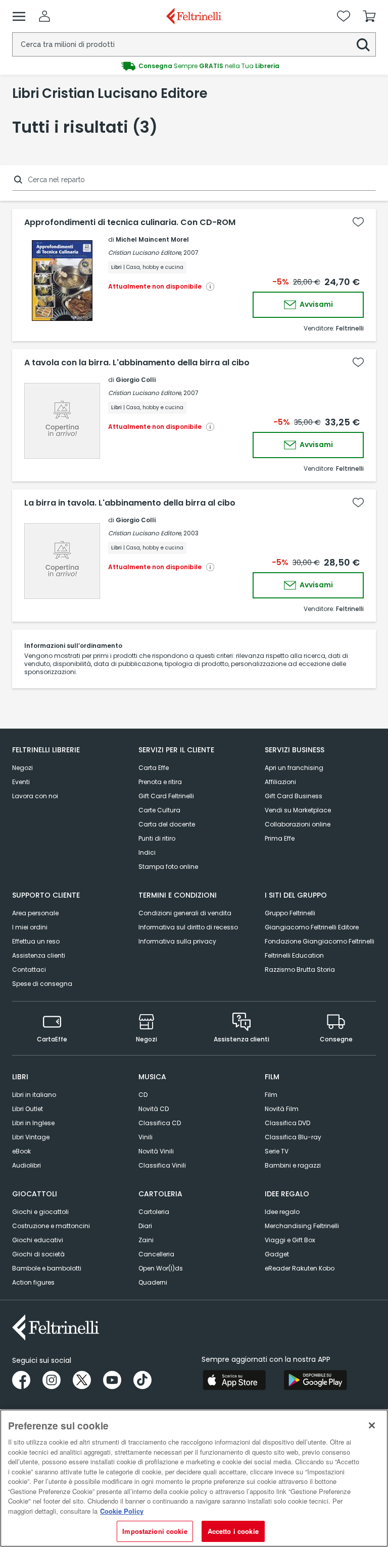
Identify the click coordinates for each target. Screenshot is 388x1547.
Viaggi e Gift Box (290, 1240)
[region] (194, 1478)
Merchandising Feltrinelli (302, 1226)
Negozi (22, 767)
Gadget (277, 1254)
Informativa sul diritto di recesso (188, 927)
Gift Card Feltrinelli (166, 796)
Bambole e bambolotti (46, 1268)
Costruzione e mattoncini (51, 1226)
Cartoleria (153, 1211)
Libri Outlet (27, 1108)
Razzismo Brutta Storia (300, 969)
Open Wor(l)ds (160, 1268)
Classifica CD (159, 1123)
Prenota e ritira (160, 782)
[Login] (44, 16)
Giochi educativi (37, 1240)
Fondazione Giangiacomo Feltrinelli (319, 941)
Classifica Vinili (162, 1165)
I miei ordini (29, 927)
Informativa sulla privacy (177, 941)
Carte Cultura (159, 810)
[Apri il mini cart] (369, 16)
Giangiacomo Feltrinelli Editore (312, 927)
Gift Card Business (293, 796)
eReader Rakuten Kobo (299, 1268)
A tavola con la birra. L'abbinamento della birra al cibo (137, 362)
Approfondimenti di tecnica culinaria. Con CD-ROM (129, 222)
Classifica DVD (287, 1123)
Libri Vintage (31, 1137)
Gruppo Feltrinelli (290, 913)
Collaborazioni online (297, 824)
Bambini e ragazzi (293, 1165)
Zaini (146, 1240)
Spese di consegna (42, 983)
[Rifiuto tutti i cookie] (372, 1425)
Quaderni (152, 1282)
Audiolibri (26, 1165)
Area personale (35, 913)
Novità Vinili (156, 1151)
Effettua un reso (36, 941)
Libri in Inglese (33, 1123)
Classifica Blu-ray (293, 1137)
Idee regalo (282, 1211)
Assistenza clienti (38, 955)
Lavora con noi (35, 796)
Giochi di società (38, 1254)
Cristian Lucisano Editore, (145, 252)
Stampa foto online (168, 866)
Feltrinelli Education (294, 955)
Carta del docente (166, 824)
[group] (194, 66)
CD (143, 1094)
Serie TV (276, 1151)
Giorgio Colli (136, 379)
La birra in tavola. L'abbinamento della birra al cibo (129, 503)
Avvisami (315, 304)
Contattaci (29, 969)
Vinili (145, 1137)
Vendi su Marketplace (298, 810)
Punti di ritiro (156, 838)
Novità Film (282, 1108)
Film (271, 1094)
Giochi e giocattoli (40, 1211)
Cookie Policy (121, 1511)
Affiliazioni (280, 782)
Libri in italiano (34, 1094)
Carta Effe (153, 767)
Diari (145, 1226)
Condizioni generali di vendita (184, 913)
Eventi (21, 782)
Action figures (33, 1282)
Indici (147, 852)
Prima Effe (280, 838)
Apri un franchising (294, 767)
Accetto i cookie (233, 1531)
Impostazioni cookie (154, 1531)
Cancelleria (156, 1254)
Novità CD (153, 1108)
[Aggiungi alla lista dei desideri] (358, 222)
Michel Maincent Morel (152, 239)
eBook (21, 1151)
